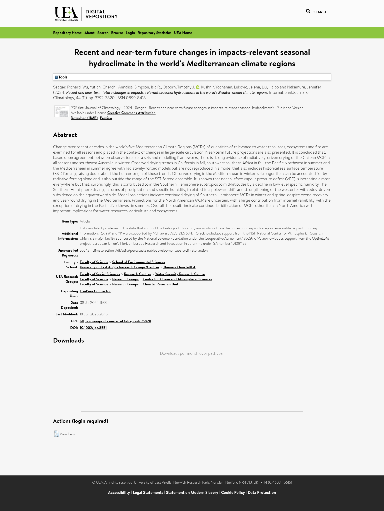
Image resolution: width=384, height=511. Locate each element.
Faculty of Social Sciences (100, 273)
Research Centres (137, 273)
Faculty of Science (94, 261)
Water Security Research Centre (180, 273)
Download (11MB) (84, 117)
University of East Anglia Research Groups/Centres (119, 267)
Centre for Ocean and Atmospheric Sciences (177, 279)
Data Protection (262, 492)
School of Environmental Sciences (138, 261)
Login (130, 32)
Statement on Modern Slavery (192, 492)
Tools (63, 77)
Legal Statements (148, 492)
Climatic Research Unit (160, 284)
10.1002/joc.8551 (93, 327)
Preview (106, 117)
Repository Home (67, 32)
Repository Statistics (154, 32)
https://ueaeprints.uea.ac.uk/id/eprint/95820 (115, 321)
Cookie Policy (233, 492)
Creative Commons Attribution (131, 112)
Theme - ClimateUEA (179, 267)
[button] (56, 434)
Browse (117, 32)
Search (102, 32)
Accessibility (119, 492)
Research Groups (125, 279)
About (89, 32)
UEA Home (183, 32)
